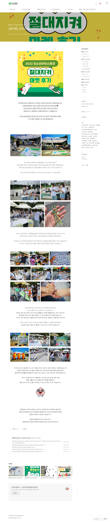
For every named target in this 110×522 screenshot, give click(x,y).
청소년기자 (87, 147)
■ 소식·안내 (84, 85)
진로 (83, 127)
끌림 (92, 147)
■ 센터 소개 (84, 52)
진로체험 (98, 125)
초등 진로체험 (85, 61)
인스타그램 (83, 165)
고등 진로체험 (85, 66)
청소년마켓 (91, 143)
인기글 (88, 111)
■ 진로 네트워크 (86, 82)
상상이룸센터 (84, 140)
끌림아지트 (90, 131)
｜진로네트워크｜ (56, 9)
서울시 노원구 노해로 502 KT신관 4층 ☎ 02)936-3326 (25, 489)
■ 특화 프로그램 (16, 438)
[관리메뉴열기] (107, 3)
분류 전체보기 (85, 49)
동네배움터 (92, 138)
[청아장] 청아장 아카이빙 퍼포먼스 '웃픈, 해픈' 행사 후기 (27, 449)
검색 (96, 3)
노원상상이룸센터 (94, 134)
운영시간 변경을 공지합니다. (88, 104)
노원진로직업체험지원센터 (87, 129)
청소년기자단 (85, 74)
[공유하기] (17, 429)
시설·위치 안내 (85, 56)
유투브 (87, 165)
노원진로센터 (91, 127)
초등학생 (83, 143)
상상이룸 (95, 136)
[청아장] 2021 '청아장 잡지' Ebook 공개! (23, 447)
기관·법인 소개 (85, 54)
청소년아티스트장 (26, 438)
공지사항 (84, 87)
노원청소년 (94, 140)
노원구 (85, 127)
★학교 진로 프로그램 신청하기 (87, 9)
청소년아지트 (84, 136)
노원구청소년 (84, 131)
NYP (94, 125)
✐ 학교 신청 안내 (86, 69)
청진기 (83, 147)
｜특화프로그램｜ (41, 9)
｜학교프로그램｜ (26, 9)
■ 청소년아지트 (85, 79)
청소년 (95, 129)
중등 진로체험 (85, 64)
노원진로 (90, 136)
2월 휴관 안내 (85, 106)
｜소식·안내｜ (70, 9)
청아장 (89, 140)
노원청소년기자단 (85, 138)
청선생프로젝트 (85, 125)
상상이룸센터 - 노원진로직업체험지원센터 (25, 487)
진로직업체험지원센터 (86, 145)
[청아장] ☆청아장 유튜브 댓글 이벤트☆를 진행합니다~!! (27, 451)
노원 (87, 143)
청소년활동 (97, 143)
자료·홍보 (84, 92)
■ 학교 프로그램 (86, 59)
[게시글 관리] (19, 429)
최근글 (83, 111)
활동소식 (84, 89)
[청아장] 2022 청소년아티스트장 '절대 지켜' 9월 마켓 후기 (27, 445)
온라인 (90, 125)
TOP (100, 516)
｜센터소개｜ (12, 9)
